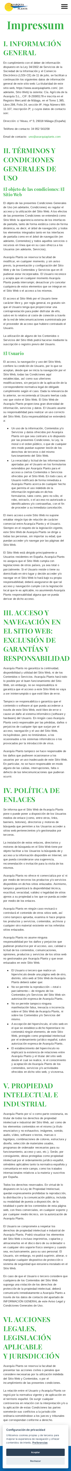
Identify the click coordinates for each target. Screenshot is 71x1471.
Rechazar (35, 1461)
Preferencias (40, 1442)
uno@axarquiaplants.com (45, 136)
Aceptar (35, 1452)
